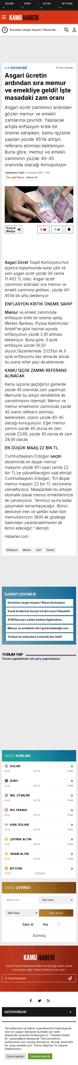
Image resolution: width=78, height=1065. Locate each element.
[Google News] (22, 177)
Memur (27, 550)
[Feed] (48, 1000)
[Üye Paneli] (72, 30)
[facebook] (30, 1000)
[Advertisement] (40, 48)
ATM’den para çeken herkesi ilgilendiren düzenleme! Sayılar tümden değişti (35, 620)
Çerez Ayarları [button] (15, 1056)
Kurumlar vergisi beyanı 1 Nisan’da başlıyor (36, 602)
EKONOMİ (18, 68)
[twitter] (39, 1000)
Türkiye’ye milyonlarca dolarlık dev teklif (35, 636)
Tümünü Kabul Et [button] (40, 1056)
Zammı (50, 550)
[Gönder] (71, 978)
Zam (38, 550)
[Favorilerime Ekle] (69, 229)
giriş (38, 659)
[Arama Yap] (65, 30)
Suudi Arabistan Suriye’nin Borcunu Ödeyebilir (39, 611)
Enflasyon (12, 550)
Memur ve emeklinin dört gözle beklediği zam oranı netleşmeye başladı (38, 628)
